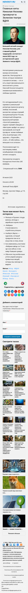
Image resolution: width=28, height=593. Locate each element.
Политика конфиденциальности (12, 580)
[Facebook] (8, 291)
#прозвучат (14, 276)
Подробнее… (5, 588)
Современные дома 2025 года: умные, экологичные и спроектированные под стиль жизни (20, 392)
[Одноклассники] (8, 294)
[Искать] (22, 2)
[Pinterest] (15, 291)
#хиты (11, 279)
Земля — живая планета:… (13, 529)
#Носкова (14, 274)
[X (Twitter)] (5, 291)
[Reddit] (19, 291)
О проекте (15, 563)
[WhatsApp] (19, 294)
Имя (5, 322)
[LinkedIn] (12, 291)
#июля (5, 271)
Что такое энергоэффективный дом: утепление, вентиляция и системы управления (8, 356)
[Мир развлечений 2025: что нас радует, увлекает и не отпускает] (20, 368)
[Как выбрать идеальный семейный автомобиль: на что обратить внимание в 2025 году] (8, 383)
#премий (6, 276)
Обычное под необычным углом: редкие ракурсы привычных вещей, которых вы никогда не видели (15, 259)
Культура (11, 6)
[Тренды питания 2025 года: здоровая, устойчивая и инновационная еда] (8, 402)
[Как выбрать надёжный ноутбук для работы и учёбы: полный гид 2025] (20, 402)
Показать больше (14, 533)
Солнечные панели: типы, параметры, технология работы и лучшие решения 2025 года (20, 428)
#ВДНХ (16, 268)
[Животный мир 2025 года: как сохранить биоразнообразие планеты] (20, 438)
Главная (6, 6)
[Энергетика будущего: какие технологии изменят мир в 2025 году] (8, 368)
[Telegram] (22, 294)
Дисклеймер (6, 563)
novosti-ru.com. (9, 552)
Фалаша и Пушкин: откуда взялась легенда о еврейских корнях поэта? (15, 220)
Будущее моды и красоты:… (11, 474)
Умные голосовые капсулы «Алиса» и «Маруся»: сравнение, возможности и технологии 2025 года (8, 428)
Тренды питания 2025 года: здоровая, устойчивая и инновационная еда (7, 410)
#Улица (5, 279)
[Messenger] (15, 294)
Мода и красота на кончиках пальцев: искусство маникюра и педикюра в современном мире (20, 357)
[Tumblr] (22, 291)
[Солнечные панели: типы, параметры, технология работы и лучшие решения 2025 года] (20, 420)
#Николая (6, 274)
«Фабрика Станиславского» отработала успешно (13, 227)
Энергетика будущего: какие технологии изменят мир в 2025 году (7, 375)
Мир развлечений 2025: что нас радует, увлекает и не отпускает (20, 374)
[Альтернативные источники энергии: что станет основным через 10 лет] (14, 501)
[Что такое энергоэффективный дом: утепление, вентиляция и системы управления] (8, 347)
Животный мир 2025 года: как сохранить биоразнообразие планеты (20, 446)
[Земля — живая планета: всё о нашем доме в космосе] (14, 521)
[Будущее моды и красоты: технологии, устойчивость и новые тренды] (14, 466)
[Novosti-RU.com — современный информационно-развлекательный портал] (9, 2)
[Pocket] (12, 294)
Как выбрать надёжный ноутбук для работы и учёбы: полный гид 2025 (19, 409)
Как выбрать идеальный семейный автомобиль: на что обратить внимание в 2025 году (7, 392)
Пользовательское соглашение (12, 566)
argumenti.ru (20, 207)
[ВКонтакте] (5, 294)
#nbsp (11, 268)
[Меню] (24, 2)
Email (5, 329)
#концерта (13, 271)
